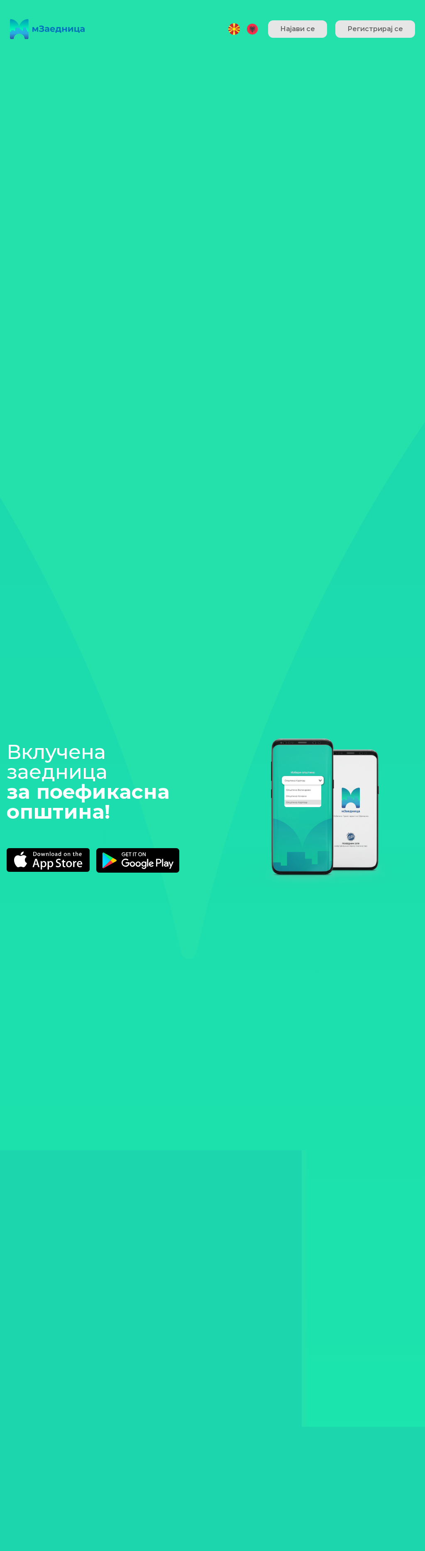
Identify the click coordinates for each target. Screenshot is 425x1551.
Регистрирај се (375, 29)
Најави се (297, 29)
